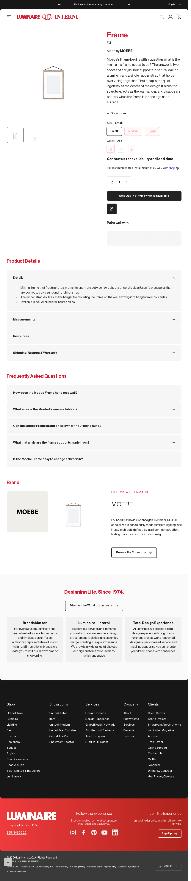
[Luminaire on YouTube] (104, 832)
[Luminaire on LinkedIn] (115, 832)
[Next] (129, 4)
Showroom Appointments (164, 724)
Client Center (156, 713)
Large (152, 131)
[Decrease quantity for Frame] (111, 182)
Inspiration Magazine (161, 730)
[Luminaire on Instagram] (73, 832)
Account (153, 736)
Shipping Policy (77, 867)
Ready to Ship (15, 765)
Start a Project (157, 719)
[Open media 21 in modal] (53, 77)
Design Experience (97, 719)
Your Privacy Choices (161, 776)
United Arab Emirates (62, 730)
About (127, 713)
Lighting (12, 724)
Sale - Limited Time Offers (23, 770)
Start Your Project (96, 742)
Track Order (155, 742)
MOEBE (126, 51)
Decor (11, 730)
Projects (128, 730)
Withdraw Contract (160, 770)
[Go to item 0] (15, 135)
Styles (11, 753)
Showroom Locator (61, 742)
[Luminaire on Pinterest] (94, 832)
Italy (52, 719)
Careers (128, 736)
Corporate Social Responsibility (101, 867)
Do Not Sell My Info (44, 867)
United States (58, 713)
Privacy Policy (27, 867)
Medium (133, 131)
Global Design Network (99, 724)
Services (129, 724)
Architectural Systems (99, 730)
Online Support (157, 747)
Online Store (15, 713)
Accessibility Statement (129, 867)
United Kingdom (59, 724)
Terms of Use (12, 867)
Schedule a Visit (59, 736)
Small (114, 131)
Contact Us (155, 753)
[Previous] (59, 4)
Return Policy (61, 867)
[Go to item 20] (34, 138)
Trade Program (95, 736)
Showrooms (131, 719)
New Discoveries (17, 759)
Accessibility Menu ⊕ (16, 871)
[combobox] (174, 4)
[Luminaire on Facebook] (84, 832)
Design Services (95, 713)
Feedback (154, 765)
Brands (11, 736)
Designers (13, 742)
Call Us (152, 759)
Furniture (12, 719)
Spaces (12, 747)
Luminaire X (14, 776)
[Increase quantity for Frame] (127, 182)
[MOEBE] (50, 511)
